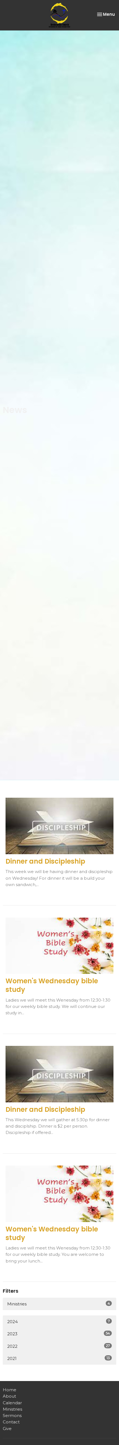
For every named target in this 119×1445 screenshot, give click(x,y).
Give (7, 1428)
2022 (58, 1346)
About (9, 1396)
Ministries (58, 1304)
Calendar (12, 1402)
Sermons (12, 1415)
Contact (11, 1422)
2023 (58, 1333)
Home (9, 1389)
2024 (58, 1321)
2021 (58, 1358)
